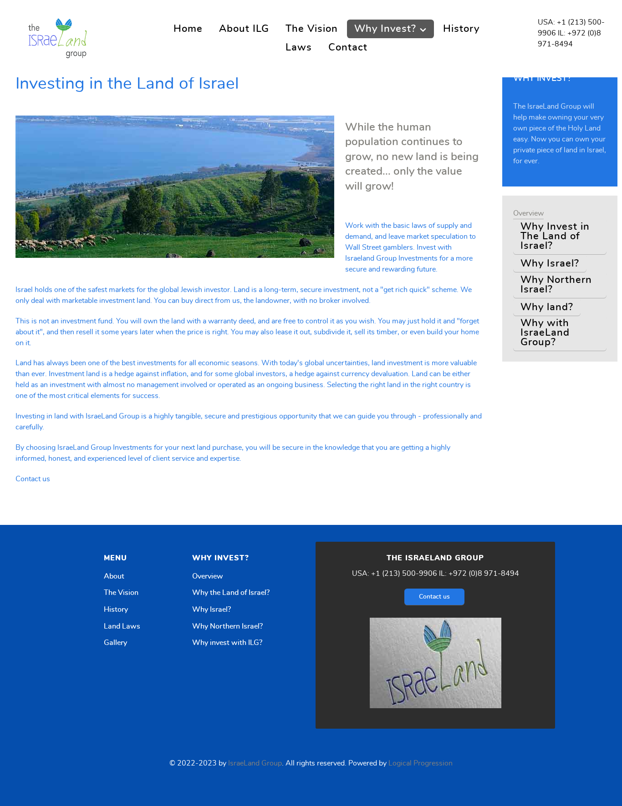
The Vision (121, 592)
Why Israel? (211, 609)
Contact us (32, 479)
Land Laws (122, 626)
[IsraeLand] (58, 36)
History (116, 609)
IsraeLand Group (255, 763)
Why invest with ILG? (227, 642)
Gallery (115, 642)
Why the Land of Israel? (231, 592)
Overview (207, 576)
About (114, 576)
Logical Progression (420, 763)
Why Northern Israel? (227, 626)
